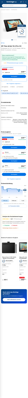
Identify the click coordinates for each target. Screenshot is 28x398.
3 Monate (5, 200)
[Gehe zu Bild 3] (13, 40)
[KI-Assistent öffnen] (21, 2)
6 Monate (14, 200)
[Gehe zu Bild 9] (16, 40)
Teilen (25, 43)
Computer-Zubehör (5, 9)
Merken (13, 86)
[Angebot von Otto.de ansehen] (14, 157)
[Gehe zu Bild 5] (14, 40)
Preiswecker (20, 86)
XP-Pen (3, 43)
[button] (14, 191)
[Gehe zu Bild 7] (15, 40)
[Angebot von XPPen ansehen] (14, 170)
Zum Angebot (14, 76)
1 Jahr (22, 200)
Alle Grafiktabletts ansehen (14, 299)
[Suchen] (25, 5)
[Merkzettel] (23, 2)
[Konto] (26, 2)
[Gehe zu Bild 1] (12, 40)
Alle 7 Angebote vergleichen (13, 83)
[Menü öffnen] (2, 2)
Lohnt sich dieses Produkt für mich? (10, 93)
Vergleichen (5, 86)
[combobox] (14, 5)
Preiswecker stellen (15, 206)
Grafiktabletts (14, 9)
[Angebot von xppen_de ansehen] (14, 73)
